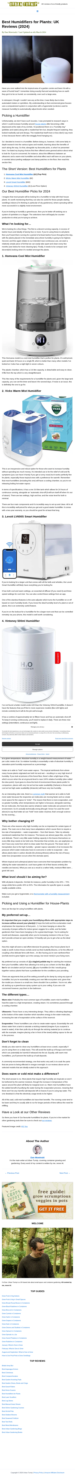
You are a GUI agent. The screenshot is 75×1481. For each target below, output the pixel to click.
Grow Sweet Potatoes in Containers (14, 1338)
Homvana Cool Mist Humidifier (19, 174)
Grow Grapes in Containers (11, 1320)
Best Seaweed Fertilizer (10, 1418)
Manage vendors (6, 738)
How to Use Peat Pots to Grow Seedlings (16, 1355)
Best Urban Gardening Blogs (12, 1429)
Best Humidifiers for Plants (11, 1394)
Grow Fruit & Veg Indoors (10, 1296)
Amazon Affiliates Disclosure (54, 1472)
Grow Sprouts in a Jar (9, 1334)
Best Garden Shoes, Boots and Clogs (15, 1383)
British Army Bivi (7, 1365)
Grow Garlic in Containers (11, 1317)
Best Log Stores (7, 1401)
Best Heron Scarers (9, 1390)
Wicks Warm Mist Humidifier (17, 178)
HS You (24, 1126)
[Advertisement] (37, 1450)
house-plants (40, 124)
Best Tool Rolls (7, 1422)
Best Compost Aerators (10, 1376)
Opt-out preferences (31, 754)
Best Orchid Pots (8, 1411)
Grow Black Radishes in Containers (14, 1306)
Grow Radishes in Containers (12, 1341)
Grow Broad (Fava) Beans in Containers (16, 1303)
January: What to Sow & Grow (12, 1345)
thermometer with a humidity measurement (51, 894)
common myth (39, 794)
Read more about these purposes (64, 738)
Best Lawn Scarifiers (9, 1397)
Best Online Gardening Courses (13, 1408)
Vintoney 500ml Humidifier (17, 186)
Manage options (37, 749)
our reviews (47, 1120)
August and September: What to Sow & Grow (17, 1352)
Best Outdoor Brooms (9, 1415)
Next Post (65, 1173)
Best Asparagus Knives (10, 1369)
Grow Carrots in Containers (11, 1313)
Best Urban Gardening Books (12, 1432)
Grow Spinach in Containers (11, 1331)
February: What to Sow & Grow (12, 1348)
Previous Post (12, 1173)
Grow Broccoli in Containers (11, 1310)
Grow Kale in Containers (10, 1324)
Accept (37, 744)
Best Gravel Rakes (8, 1387)
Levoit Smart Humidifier (15, 182)
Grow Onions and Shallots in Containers (16, 1327)
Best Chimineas (7, 1372)
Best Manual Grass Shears (11, 1404)
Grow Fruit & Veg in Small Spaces (13, 1299)
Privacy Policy (41, 754)
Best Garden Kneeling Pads (11, 1380)
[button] (72, 727)
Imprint (47, 754)
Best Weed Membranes (10, 1425)
